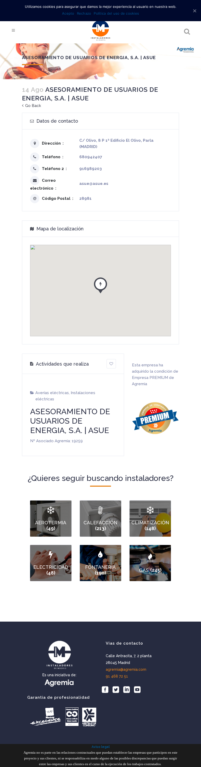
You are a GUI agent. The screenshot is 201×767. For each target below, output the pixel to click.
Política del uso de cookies (116, 13)
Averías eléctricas (52, 392)
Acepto (68, 13)
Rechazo (84, 13)
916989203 (90, 168)
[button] (100, 284)
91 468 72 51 (117, 676)
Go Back (32, 105)
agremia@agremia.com (126, 669)
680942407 (90, 157)
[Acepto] (194, 10)
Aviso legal (101, 747)
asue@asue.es (93, 183)
